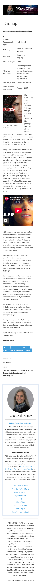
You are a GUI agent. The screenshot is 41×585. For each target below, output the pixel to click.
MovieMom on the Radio (20, 512)
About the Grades (20, 505)
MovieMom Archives (20, 486)
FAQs (20, 499)
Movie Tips (20, 502)
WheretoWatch (26, 469)
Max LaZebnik (29, 580)
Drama (6, 348)
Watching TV (20, 509)
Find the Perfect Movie (20, 489)
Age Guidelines (20, 496)
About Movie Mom (20, 492)
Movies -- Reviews (16, 350)
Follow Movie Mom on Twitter (20, 423)
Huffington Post (11, 469)
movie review (16, 348)
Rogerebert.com (26, 466)
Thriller (28, 350)
